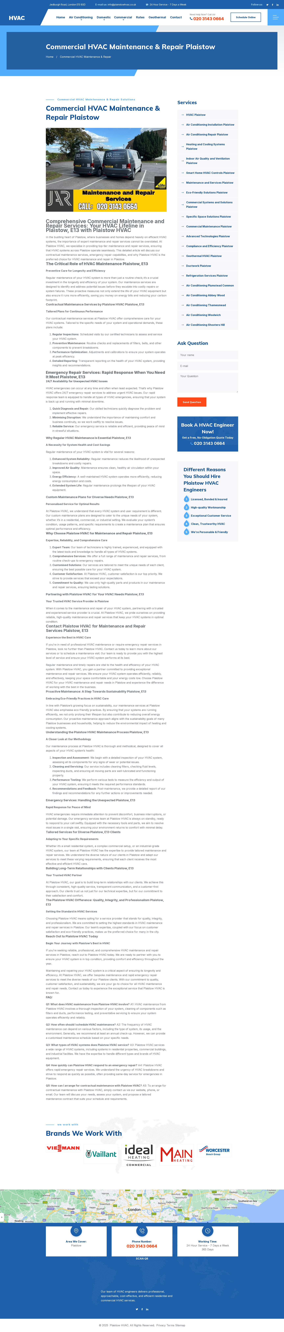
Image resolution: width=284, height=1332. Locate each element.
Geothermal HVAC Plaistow (204, 256)
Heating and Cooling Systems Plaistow (205, 146)
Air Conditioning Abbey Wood (205, 295)
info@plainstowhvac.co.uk (122, 4)
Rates (140, 17)
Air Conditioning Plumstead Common (210, 285)
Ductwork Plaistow (198, 265)
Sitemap (180, 1325)
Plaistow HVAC (119, 1325)
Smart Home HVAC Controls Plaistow (210, 172)
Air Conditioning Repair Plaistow (207, 134)
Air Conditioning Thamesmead (206, 305)
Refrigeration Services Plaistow (207, 275)
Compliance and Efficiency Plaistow (209, 246)
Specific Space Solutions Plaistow (208, 216)
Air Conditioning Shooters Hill (205, 324)
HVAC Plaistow (196, 114)
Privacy (161, 1325)
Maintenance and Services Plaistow (209, 182)
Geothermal (157, 17)
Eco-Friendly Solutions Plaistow (207, 192)
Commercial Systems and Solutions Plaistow (209, 204)
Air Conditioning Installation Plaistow (210, 124)
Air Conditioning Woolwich (203, 315)
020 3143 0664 (208, 18)
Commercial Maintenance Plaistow (209, 226)
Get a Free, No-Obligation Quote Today (207, 434)
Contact (176, 17)
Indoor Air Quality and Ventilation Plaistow (208, 161)
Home (60, 17)
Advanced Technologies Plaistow (208, 236)
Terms (170, 1325)
